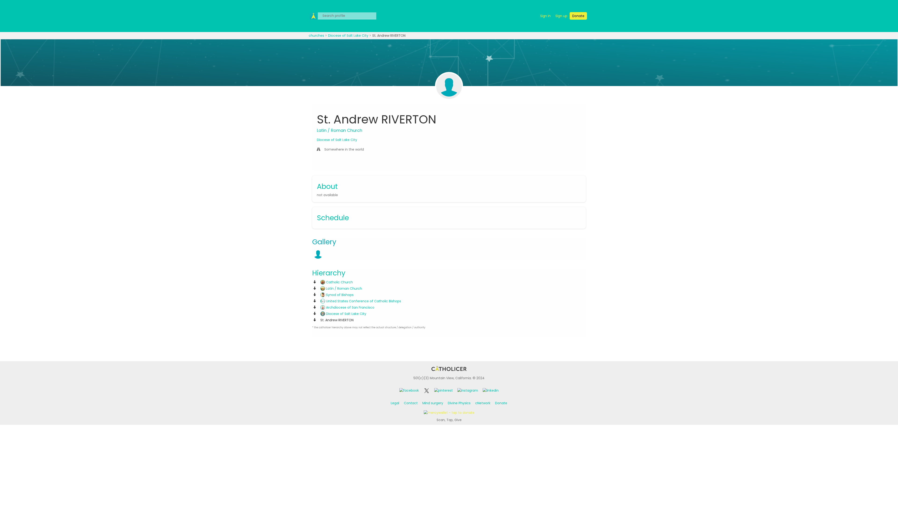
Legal (395, 403)
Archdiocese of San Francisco (349, 307)
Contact (411, 403)
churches (317, 35)
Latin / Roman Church (343, 288)
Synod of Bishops (339, 294)
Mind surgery (432, 403)
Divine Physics (459, 403)
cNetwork (482, 403)
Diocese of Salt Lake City (348, 35)
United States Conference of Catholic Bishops (363, 301)
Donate (501, 403)
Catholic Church (339, 282)
